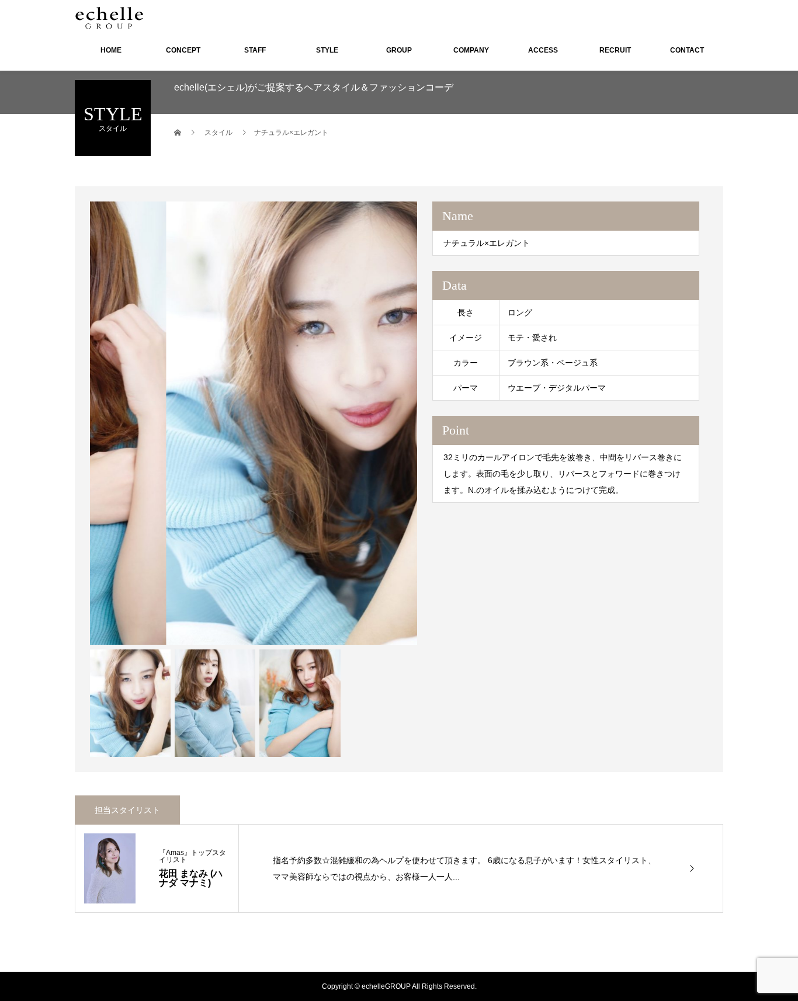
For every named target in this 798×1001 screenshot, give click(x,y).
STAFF (255, 50)
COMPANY (471, 50)
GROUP (399, 50)
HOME (111, 50)
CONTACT (687, 50)
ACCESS (543, 50)
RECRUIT (615, 50)
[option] (253, 423)
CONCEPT (183, 50)
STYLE (327, 50)
